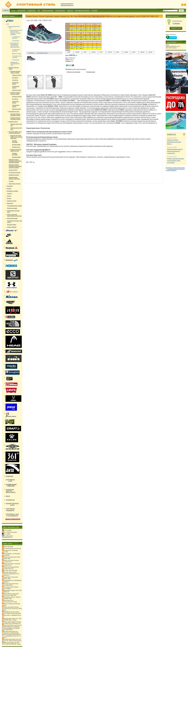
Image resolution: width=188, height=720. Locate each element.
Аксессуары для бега (14, 183)
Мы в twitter (7, 534)
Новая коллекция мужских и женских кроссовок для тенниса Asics (175, 151)
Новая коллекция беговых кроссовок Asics (10, 561)
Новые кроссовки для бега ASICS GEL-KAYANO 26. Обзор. (11, 643)
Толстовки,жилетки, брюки (14, 205)
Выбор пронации (8, 546)
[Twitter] (69, 65)
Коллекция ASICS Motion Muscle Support (10, 587)
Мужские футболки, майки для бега (15, 150)
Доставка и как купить (82, 10)
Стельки (11, 181)
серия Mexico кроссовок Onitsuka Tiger (10, 577)
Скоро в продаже (47, 10)
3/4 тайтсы (15, 77)
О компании (32, 10)
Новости (70, 10)
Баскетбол (10, 203)
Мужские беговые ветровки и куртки (15, 118)
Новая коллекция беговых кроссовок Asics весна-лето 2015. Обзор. (12, 608)
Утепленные (15, 40)
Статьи (13, 10)
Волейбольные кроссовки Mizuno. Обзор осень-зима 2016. (11, 612)
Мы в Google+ (8, 530)
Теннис (9, 196)
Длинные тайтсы (17, 75)
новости (171, 134)
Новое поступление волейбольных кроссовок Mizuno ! (174, 142)
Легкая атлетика (11, 201)
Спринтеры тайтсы (15, 83)
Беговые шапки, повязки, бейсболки (14, 178)
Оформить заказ (176, 28)
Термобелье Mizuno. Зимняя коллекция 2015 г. (11, 597)
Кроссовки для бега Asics (82, 16)
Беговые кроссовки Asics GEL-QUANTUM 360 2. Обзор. (12, 619)
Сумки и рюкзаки (11, 227)
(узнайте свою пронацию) (78, 69)
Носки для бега (13, 170)
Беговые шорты (13, 121)
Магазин (94, 10)
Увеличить (31, 53)
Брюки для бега (16, 90)
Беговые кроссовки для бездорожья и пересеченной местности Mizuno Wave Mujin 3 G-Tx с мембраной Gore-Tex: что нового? (11, 634)
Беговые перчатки (14, 175)
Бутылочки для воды (14, 172)
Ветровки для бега (14, 111)
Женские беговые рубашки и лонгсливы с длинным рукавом (15, 166)
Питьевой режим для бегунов (12, 548)
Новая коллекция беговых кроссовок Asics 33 (10, 567)
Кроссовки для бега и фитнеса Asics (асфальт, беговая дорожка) (113, 16)
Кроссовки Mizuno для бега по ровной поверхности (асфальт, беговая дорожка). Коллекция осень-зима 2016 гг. (12, 627)
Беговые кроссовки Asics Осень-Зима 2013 (10, 584)
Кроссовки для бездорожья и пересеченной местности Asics (14, 45)
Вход (167, 45)
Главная (6, 10)
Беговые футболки (15, 141)
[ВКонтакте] (67, 65)
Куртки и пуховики (12, 208)
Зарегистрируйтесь (173, 47)
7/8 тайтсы (15, 80)
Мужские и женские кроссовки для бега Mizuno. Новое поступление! (175, 160)
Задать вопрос (60, 10)
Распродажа (21, 10)
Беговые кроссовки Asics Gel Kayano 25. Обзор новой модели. (12, 640)
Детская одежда (11, 224)
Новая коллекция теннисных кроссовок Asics (11, 564)
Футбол (9, 198)
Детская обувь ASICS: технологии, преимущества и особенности (10, 573)
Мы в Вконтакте (8, 536)
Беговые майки (16, 144)
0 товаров (176, 23)
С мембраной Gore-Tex (16, 37)
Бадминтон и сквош (12, 191)
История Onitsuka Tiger (10, 570)
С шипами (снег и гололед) (17, 56)
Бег (72, 16)
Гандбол (9, 193)
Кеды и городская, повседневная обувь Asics (14, 215)
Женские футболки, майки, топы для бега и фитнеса (16, 137)
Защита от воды (16, 53)
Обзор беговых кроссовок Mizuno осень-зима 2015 (10, 594)
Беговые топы (16, 147)
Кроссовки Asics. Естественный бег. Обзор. (9, 601)
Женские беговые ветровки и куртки (15, 114)
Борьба (9, 188)
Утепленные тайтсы (15, 87)
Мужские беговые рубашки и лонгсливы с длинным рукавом (15, 161)
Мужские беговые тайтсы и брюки (15, 93)
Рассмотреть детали (42, 53)
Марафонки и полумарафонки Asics (14, 64)
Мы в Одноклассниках (10, 532)
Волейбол (10, 186)
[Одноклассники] (71, 65)
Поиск (166, 10)
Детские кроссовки (12, 218)
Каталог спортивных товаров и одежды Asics (54, 16)
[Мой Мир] (73, 65)
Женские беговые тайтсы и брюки (15, 72)
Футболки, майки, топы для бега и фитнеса (15, 132)
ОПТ (39, 10)
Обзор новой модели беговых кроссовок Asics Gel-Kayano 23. (11, 622)
